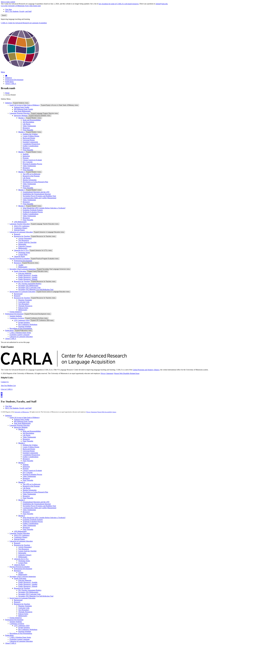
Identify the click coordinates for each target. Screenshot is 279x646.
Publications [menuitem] (9, 82)
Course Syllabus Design (31, 136)
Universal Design (29, 140)
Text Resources (23, 240)
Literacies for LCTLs (21, 250)
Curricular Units (23, 302)
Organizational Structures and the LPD (36, 192)
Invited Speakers (24, 322)
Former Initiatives (16, 312)
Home (7, 93)
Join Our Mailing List (8, 385)
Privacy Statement (107, 373)
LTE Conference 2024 (21, 320)
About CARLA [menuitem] (10, 84)
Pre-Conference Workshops (27, 324)
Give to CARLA (7, 389)
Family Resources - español (27, 277)
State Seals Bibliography (22, 111)
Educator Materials (24, 273)
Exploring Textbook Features (33, 210)
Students (26, 154)
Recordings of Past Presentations (21, 328)
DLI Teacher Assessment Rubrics (29, 284)
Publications (9, 330)
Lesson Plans (22, 254)
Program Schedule (24, 326)
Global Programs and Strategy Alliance (146, 370)
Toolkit (20, 265)
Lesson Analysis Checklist (27, 242)
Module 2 (21, 132)
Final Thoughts (28, 130)
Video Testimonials (29, 126)
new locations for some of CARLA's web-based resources (119, 4)
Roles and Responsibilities (32, 120)
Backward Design (29, 138)
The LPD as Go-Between (31, 174)
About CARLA (10, 338)
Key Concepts (27, 162)
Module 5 (21, 190)
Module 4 (21, 172)
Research (17, 234)
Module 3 (21, 152)
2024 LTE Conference (21, 226)
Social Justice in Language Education (22, 291)
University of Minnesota (21, 412)
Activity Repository (25, 238)
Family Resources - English (27, 275)
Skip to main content (8, 2)
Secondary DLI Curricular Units (29, 287)
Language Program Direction (20, 113)
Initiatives (8, 103)
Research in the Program (31, 176)
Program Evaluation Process (32, 164)
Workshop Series (24, 252)
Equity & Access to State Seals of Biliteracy (25, 105)
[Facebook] (139, 393)
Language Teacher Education (20, 224)
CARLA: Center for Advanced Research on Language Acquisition (24, 23)
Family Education (20, 271)
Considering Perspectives (31, 144)
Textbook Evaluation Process (33, 212)
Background (18, 294)
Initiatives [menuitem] (8, 78)
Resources (26, 128)
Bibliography (22, 248)
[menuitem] (6, 76)
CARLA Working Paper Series (20, 333)
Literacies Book (19, 256)
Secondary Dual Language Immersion (23, 269)
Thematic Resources (25, 306)
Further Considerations (30, 146)
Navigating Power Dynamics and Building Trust (39, 196)
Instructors (26, 156)
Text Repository (23, 304)
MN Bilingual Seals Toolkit (23, 109)
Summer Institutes (16, 316)
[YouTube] (139, 397)
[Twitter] (139, 395)
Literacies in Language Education (21, 232)
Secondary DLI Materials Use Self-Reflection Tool (35, 289)
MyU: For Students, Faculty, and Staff (18, 11)
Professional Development (23, 261)
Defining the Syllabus (30, 134)
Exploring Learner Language (20, 335)
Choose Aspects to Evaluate (32, 160)
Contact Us (5, 382)
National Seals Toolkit (21, 107)
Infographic (22, 244)
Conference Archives (17, 318)
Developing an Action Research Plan (35, 182)
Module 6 (21, 206)
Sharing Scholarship (30, 180)
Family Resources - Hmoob (27, 279)
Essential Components (30, 142)
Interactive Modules (21, 115)
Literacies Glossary (24, 246)
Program (26, 158)
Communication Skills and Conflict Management (39, 198)
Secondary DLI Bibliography (28, 285)
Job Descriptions (28, 122)
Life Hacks (26, 124)
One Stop (8, 9)
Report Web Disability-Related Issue (126, 373)
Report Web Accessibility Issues (106, 412)
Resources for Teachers (22, 236)
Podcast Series (23, 308)
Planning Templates (25, 300)
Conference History (20, 228)
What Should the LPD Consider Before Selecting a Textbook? (44, 208)
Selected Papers (19, 230)
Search (4, 15)
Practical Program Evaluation (20, 258)
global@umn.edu (162, 4)
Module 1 (21, 118)
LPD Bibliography (20, 222)
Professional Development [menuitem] (14, 80)
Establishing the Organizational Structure (37, 194)
